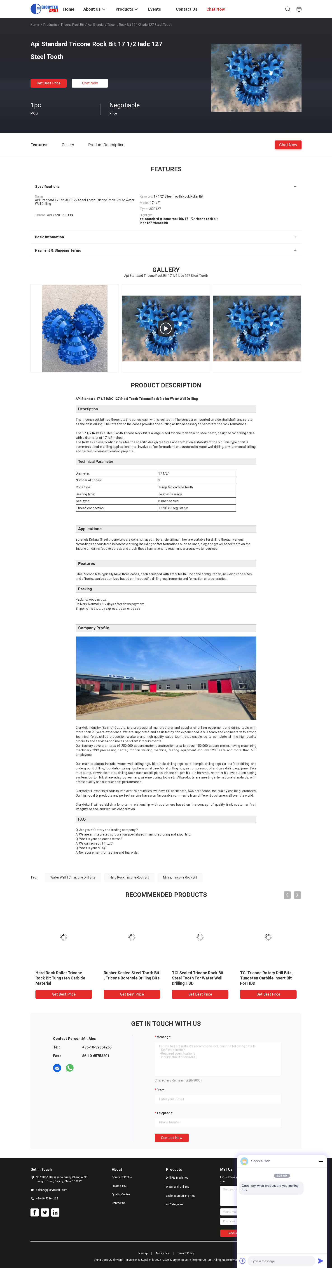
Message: (164, 1037)
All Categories (174, 1204)
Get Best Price (49, 83)
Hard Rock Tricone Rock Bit (129, 877)
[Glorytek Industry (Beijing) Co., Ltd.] (44, 8)
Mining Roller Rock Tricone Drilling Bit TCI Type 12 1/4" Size (128, 978)
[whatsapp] (70, 1068)
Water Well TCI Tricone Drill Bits (73, 877)
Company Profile (122, 1177)
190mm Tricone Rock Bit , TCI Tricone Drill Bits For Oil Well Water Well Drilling (62, 978)
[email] (57, 1068)
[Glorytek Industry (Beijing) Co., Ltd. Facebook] (34, 1212)
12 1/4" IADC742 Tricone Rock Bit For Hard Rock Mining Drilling (199, 978)
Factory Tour (119, 1185)
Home (34, 24)
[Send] (320, 1261)
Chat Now (90, 83)
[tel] (82, 1068)
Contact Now (171, 1138)
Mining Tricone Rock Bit (180, 877)
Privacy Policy (186, 1253)
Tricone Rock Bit (72, 24)
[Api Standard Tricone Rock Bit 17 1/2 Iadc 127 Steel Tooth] (256, 77)
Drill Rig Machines (177, 1177)
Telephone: (165, 1113)
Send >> (233, 1233)
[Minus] (320, 1161)
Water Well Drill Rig (177, 1186)
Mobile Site (162, 1253)
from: (161, 1090)
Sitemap (142, 1253)
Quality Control (121, 1194)
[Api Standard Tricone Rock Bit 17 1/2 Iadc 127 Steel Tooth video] (166, 328)
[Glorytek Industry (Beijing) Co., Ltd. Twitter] (45, 1212)
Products (50, 24)
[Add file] (242, 1261)
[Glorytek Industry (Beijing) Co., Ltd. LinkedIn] (55, 1212)
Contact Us (119, 1203)
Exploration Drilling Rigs (180, 1195)
